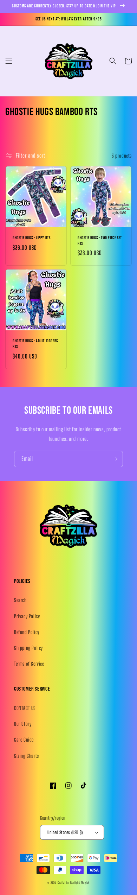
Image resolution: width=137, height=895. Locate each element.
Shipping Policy (28, 648)
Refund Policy (26, 632)
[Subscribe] (115, 459)
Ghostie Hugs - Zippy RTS (31, 238)
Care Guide (24, 740)
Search (20, 600)
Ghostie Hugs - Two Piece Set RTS (100, 240)
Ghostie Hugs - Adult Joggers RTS (35, 343)
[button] (9, 61)
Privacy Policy (27, 616)
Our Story (22, 724)
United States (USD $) (65, 832)
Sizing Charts (26, 756)
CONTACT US (25, 708)
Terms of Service (29, 664)
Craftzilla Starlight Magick (74, 882)
